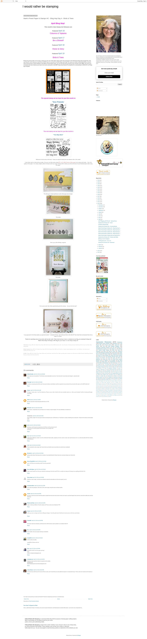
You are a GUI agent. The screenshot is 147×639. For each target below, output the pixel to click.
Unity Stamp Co (104, 395)
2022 (98, 187)
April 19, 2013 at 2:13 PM (40, 485)
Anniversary (109, 375)
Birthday (120, 348)
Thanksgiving (112, 361)
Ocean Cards (107, 353)
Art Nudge (113, 360)
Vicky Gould (29, 477)
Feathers (97, 382)
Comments (100, 90)
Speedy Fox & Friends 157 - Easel (105, 222)
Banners (111, 379)
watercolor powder (105, 379)
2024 (98, 183)
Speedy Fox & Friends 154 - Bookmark (106, 242)
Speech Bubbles (99, 384)
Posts (99, 88)
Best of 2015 (115, 388)
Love (109, 359)
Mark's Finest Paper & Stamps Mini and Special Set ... (109, 235)
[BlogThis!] (35, 364)
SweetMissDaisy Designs (101, 348)
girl (112, 378)
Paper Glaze (104, 361)
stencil (118, 347)
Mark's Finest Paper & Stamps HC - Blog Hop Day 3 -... (109, 229)
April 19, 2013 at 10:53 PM (34, 529)
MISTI (104, 351)
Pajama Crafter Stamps (104, 350)
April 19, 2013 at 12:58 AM (39, 374)
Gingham (110, 377)
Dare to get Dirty (106, 373)
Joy (102, 383)
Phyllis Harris (109, 383)
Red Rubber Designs (113, 346)
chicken (97, 375)
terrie (28, 425)
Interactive (99, 392)
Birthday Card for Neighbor (104, 238)
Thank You (100, 356)
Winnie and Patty (30, 503)
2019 (98, 192)
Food (119, 350)
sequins (99, 364)
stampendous (107, 387)
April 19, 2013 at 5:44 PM (36, 511)
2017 (98, 196)
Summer (98, 357)
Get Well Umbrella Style (103, 224)
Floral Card (108, 344)
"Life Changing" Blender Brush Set (112, 356)
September (101, 210)
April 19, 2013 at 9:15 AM (37, 407)
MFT (119, 357)
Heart (116, 352)
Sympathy (109, 378)
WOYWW (109, 395)
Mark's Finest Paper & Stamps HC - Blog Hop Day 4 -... (109, 228)
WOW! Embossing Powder (116, 384)
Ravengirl (29, 382)
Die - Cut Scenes (106, 364)
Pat (28, 529)
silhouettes (103, 369)
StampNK (29, 520)
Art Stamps (115, 365)
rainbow (97, 369)
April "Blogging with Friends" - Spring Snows (107, 221)
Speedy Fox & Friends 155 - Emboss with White (108, 237)
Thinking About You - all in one (104, 240)
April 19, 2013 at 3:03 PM (36, 493)
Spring (120, 353)
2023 (98, 185)
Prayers (114, 383)
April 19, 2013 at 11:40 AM (40, 461)
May (100, 217)
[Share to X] (36, 364)
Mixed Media (104, 392)
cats (108, 386)
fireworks (115, 386)
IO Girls (104, 368)
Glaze (121, 391)
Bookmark (101, 390)
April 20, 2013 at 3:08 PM (35, 548)
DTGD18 (99, 368)
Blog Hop (116, 379)
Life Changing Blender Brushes (116, 373)
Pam (28, 548)
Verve (109, 384)
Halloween (98, 351)
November (101, 206)
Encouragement (119, 364)
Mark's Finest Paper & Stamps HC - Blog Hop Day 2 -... (109, 231)
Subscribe (109, 76)
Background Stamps (105, 352)
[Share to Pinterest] (39, 364)
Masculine (106, 363)
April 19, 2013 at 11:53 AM (40, 469)
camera (100, 386)
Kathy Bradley (30, 374)
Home (58, 599)
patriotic (116, 378)
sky (103, 387)
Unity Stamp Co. (112, 348)
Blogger (114, 400)
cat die (104, 386)
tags (109, 357)
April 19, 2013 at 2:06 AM (37, 382)
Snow (104, 359)
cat (112, 352)
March (100, 244)
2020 (98, 191)
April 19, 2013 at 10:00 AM (35, 435)
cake (97, 386)
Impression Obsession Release (103, 347)
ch (120, 395)
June (100, 215)
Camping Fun (98, 373)
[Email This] (33, 364)
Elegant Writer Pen (109, 391)
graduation (108, 370)
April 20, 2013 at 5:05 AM (37, 537)
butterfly (99, 370)
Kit (105, 383)
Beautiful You (108, 388)
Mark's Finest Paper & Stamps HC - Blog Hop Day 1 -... (109, 233)
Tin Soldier (98, 395)
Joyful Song (99, 378)
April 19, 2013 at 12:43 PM (38, 477)
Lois (28, 445)
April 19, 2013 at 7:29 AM (35, 399)
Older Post (90, 599)
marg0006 (29, 537)
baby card (115, 366)
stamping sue (30, 559)
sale (100, 387)
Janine (28, 390)
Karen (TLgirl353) (31, 461)
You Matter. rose (116, 395)
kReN (28, 399)
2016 (98, 198)
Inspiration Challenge (112, 368)
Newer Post (26, 599)
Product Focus (113, 374)
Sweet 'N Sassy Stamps (103, 355)
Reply (28, 377)
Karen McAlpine (30, 469)
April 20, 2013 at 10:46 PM (39, 559)
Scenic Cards (108, 366)
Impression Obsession (104, 342)
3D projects (98, 388)
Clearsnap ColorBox (117, 390)
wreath (113, 364)
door (101, 396)
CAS (107, 369)
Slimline (106, 360)
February (101, 246)
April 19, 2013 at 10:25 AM (34, 445)
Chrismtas (120, 366)
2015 (98, 199)
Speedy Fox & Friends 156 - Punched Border (107, 226)
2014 (98, 201)
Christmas (119, 342)
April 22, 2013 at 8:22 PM (39, 569)
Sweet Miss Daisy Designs (116, 355)
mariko (28, 493)
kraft (109, 396)
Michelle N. (29, 453)
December (101, 205)
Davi (28, 435)
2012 (98, 250)
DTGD (105, 377)
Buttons (115, 375)
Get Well (100, 363)
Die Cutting (103, 391)
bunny (119, 368)
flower (111, 365)
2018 (98, 194)
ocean (120, 386)
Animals (115, 343)
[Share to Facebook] (38, 364)
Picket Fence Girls (100, 365)
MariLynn (29, 407)
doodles (97, 396)
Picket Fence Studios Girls (103, 374)
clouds (103, 370)
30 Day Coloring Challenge (116, 387)
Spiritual (119, 374)
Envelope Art (116, 391)
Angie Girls (103, 375)
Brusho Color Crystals (108, 390)
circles (111, 386)
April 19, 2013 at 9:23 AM (38, 415)
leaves (113, 370)
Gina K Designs (115, 382)
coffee (107, 365)
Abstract (103, 388)
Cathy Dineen (30, 569)
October (100, 208)
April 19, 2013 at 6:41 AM (36, 390)
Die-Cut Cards (112, 351)
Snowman (115, 353)
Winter (97, 346)
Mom (104, 378)
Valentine (105, 384)
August (100, 212)
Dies (113, 347)
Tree (112, 363)
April (100, 219)
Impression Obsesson (118, 377)
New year (120, 369)
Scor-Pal (119, 383)
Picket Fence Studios (104, 343)
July (99, 214)
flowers (103, 357)
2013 (98, 203)
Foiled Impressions (113, 369)
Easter (114, 357)
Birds (113, 350)
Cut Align (97, 391)
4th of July (119, 370)
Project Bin (116, 392)
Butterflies (98, 359)
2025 (98, 182)
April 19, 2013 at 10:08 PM (37, 520)
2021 (98, 189)
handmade (105, 396)
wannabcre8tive (30, 485)
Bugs (120, 379)
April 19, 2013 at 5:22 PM (40, 503)
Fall (104, 346)
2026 (98, 180)
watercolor (117, 344)
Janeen (28, 511)
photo (97, 387)
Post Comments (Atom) (34, 601)
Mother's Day (110, 392)
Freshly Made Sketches (105, 382)
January (100, 248)
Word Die (120, 361)
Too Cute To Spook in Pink (30, 605)
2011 (98, 252)
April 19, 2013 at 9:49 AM (35, 425)
